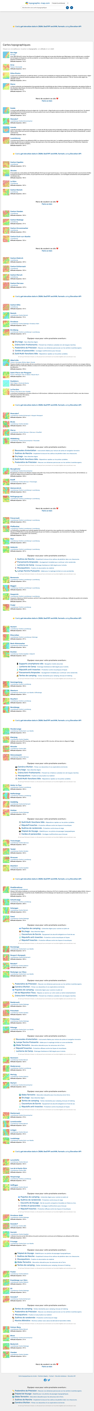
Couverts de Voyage (30, 1203)
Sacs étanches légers (31, 342)
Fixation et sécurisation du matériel (42, 568)
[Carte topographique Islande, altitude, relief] (6, 130)
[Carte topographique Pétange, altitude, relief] (6, 1030)
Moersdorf (14, 414)
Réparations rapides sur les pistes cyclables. (53, 354)
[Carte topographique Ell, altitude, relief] (6, 1291)
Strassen (14, 857)
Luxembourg (14, 121)
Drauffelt (39, 432)
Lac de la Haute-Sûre (18, 1168)
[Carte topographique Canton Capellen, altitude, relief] (6, 164)
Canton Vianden (16, 211)
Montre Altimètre (22, 1320)
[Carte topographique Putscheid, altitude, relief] (6, 1013)
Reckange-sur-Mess (18, 972)
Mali (11, 383)
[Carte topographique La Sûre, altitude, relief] (6, 183)
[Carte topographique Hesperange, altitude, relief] (6, 1179)
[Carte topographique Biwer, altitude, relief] (6, 1338)
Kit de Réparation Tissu (25, 992)
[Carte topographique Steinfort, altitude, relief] (6, 868)
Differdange (38, 692)
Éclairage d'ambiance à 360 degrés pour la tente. (51, 565)
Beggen (13, 586)
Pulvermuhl (14, 518)
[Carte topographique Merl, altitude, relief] (6, 541)
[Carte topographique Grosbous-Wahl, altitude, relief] (6, 1217)
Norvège (13, 53)
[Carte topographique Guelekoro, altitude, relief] (6, 383)
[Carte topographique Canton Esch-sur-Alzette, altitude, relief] (6, 239)
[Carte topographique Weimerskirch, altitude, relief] (6, 490)
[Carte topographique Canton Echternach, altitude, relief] (6, 268)
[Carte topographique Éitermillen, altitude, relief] (6, 637)
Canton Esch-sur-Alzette (20, 237)
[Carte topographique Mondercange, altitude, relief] (6, 731)
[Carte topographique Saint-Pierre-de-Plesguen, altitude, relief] (6, 375)
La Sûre (13, 181)
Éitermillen (14, 635)
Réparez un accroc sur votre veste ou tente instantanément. (56, 993)
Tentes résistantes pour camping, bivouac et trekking (55, 676)
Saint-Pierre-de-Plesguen (20, 373)
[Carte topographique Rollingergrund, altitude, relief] (6, 499)
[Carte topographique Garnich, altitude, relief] (6, 1235)
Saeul (12, 917)
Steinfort (14, 866)
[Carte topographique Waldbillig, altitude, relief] (6, 804)
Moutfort (14, 699)
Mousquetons (23, 568)
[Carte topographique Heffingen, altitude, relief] (6, 1187)
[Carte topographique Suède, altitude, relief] (6, 111)
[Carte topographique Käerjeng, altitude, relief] (6, 740)
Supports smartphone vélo (31, 664)
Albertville (14, 360)
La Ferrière (14, 389)
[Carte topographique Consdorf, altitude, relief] (6, 1299)
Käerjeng (13, 737)
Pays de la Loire (20, 391)
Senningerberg (16, 682)
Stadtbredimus (16, 887)
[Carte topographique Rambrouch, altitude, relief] (6, 1004)
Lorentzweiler (15, 1122)
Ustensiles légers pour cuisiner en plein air (55, 928)
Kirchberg (14, 330)
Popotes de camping (31, 928)
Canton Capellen (16, 162)
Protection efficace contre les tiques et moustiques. (55, 825)
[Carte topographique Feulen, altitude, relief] (6, 1274)
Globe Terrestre (23, 1045)
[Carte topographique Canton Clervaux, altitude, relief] (6, 285)
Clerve (12, 430)
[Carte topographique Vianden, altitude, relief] (6, 1354)
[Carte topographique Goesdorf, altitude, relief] (6, 1226)
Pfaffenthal (14, 526)
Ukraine (13, 171)
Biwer (12, 1336)
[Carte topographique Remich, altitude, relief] (6, 315)
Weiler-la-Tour (16, 785)
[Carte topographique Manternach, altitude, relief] (6, 1115)
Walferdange (15, 794)
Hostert (13, 627)
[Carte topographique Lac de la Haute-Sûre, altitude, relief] (6, 1170)
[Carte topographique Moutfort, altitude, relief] (6, 701)
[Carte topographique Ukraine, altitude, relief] (6, 174)
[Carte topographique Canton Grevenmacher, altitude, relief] (6, 230)
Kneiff (12, 480)
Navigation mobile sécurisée (54, 664)
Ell (11, 1289)
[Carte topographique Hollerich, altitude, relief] (6, 549)
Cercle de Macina (24, 383)
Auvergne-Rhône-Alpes (23, 362)
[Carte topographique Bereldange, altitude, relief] (6, 709)
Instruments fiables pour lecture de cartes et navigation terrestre (58, 450)
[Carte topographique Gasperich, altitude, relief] (6, 597)
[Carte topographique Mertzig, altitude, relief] (6, 1077)
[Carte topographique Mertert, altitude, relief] (6, 1085)
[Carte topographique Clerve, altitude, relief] (6, 432)
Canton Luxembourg (25, 332)
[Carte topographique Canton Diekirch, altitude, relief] (6, 260)
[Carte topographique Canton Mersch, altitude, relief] (6, 277)
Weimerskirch (15, 488)
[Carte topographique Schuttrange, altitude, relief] (6, 902)
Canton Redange (16, 220)
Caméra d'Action (25, 767)
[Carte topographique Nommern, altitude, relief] (6, 1060)
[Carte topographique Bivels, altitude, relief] (6, 424)
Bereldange (14, 707)
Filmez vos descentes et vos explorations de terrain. (51, 767)
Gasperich (14, 594)
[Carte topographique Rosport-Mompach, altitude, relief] (6, 957)
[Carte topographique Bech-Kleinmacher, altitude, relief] (6, 645)
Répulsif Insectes (29, 825)
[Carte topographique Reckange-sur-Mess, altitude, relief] (6, 974)
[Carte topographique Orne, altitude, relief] (6, 67)
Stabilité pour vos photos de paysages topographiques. (57, 831)
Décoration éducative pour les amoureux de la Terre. (48, 1045)
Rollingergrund (16, 497)
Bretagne (18, 374)
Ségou (16, 383)
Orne (12, 65)
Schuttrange (15, 900)
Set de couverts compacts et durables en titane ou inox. (58, 1203)
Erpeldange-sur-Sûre (18, 1280)
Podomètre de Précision (26, 348)
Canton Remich (16, 190)
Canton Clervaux (17, 283)
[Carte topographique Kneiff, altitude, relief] (6, 482)
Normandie (19, 67)
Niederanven (15, 1066)
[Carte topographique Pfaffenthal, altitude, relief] (6, 530)
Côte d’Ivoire (15, 73)
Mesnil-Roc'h (35, 374)
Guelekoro (14, 381)
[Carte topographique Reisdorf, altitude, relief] (6, 966)
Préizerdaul (15, 1019)
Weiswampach (16, 755)
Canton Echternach (18, 266)
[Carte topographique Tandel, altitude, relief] (6, 851)
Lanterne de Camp (25, 565)
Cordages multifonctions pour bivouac (48, 351)
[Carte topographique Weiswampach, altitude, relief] (6, 757)
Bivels (12, 422)
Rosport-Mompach (37, 415)
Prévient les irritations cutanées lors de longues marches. (57, 345)
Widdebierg (14, 439)
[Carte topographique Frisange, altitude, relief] (6, 1244)
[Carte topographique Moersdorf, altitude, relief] (6, 416)
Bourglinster (15, 469)
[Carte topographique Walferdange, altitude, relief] (6, 796)
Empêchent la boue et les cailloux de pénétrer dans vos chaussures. (55, 453)
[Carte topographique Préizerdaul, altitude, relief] (6, 1021)
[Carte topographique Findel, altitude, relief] (6, 607)
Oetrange (35, 637)
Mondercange (15, 729)
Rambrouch (15, 1002)
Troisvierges (33, 482)
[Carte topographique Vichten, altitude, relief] (6, 812)
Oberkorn (14, 691)
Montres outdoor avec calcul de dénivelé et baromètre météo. (51, 1321)
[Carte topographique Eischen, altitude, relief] (6, 654)
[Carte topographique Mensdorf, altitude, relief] (6, 121)
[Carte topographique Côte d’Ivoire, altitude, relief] (6, 76)
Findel (12, 605)
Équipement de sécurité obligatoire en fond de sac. (58, 934)
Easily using (48, 26)
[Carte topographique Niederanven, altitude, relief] (6, 1068)
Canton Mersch (16, 275)
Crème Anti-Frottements (26, 345)
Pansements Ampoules (27, 562)
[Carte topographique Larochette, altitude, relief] (6, 1162)
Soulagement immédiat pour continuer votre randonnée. (58, 562)
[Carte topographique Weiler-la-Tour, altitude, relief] (6, 787)
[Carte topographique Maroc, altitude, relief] (6, 87)
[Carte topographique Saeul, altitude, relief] (6, 919)
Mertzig (13, 1075)
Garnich (13, 1232)
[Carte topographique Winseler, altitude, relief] (6, 749)
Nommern (14, 1058)
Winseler (13, 747)
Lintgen (13, 1130)
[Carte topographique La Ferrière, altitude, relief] (6, 392)
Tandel (13, 849)
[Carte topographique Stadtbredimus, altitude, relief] (6, 891)
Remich (13, 313)
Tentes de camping (27, 675)
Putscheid (14, 1011)
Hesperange (15, 1177)
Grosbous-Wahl (34, 323)
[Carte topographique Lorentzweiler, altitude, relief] (6, 1124)
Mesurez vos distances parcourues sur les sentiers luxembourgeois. (60, 348)
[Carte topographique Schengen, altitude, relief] (6, 910)
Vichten (13, 810)
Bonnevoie (14, 578)
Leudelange (14, 1138)
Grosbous (14, 322)
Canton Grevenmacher (25, 121)
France (12, 67)
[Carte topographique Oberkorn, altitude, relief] (6, 693)
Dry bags (19, 342)
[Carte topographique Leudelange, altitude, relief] (6, 1140)
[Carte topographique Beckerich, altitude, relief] (6, 1346)
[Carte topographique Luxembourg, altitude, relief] (6, 141)
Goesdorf (14, 1224)
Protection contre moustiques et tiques (54, 670)
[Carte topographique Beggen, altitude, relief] (6, 588)
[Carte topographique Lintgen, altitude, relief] (6, 1132)
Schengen (14, 908)
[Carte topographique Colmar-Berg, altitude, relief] (6, 1329)
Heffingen (14, 1185)
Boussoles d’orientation (25, 450)
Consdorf (14, 1297)
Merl (12, 539)
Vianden (13, 1352)
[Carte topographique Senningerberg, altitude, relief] (6, 684)
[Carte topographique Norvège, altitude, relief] (6, 57)
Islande (13, 127)
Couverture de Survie (31, 934)
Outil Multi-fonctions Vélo (26, 353)
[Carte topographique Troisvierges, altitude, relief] (6, 843)
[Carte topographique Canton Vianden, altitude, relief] (6, 213)
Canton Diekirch (16, 258)
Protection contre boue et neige (53, 828)
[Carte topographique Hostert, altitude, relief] (6, 629)
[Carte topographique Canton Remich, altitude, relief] (6, 192)
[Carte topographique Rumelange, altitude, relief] (6, 949)
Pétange (13, 1028)
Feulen (13, 1272)
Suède (12, 108)
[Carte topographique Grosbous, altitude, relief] (6, 324)
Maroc (12, 84)
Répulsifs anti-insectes (29, 669)
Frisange (13, 1242)
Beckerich (14, 1344)
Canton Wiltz (15, 305)
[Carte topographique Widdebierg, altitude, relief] (6, 441)
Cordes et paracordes (25, 350)
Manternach (15, 1113)
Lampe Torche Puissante (28, 571)
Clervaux (32, 432)
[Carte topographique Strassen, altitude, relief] (6, 859)
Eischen (13, 652)
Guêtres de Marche (23, 453)
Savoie (33, 362)
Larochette (14, 1160)
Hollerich (14, 547)
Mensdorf (14, 119)
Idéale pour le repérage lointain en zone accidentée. (57, 571)
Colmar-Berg (15, 1327)
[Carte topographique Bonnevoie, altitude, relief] (6, 580)
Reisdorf (13, 964)
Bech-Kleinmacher (17, 643)
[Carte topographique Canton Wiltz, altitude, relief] (6, 307)
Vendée (28, 391)
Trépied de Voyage (29, 831)
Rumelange (14, 947)
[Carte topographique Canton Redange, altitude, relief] (6, 222)
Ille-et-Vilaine (26, 374)
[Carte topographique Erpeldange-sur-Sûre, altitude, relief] (6, 1282)
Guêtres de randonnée (31, 828)
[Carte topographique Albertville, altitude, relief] (6, 364)
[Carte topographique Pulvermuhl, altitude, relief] (6, 520)
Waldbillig (14, 802)
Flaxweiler (37, 440)
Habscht (32, 654)
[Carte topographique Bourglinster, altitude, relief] (6, 472)
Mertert (13, 1083)
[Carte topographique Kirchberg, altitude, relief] (6, 332)
